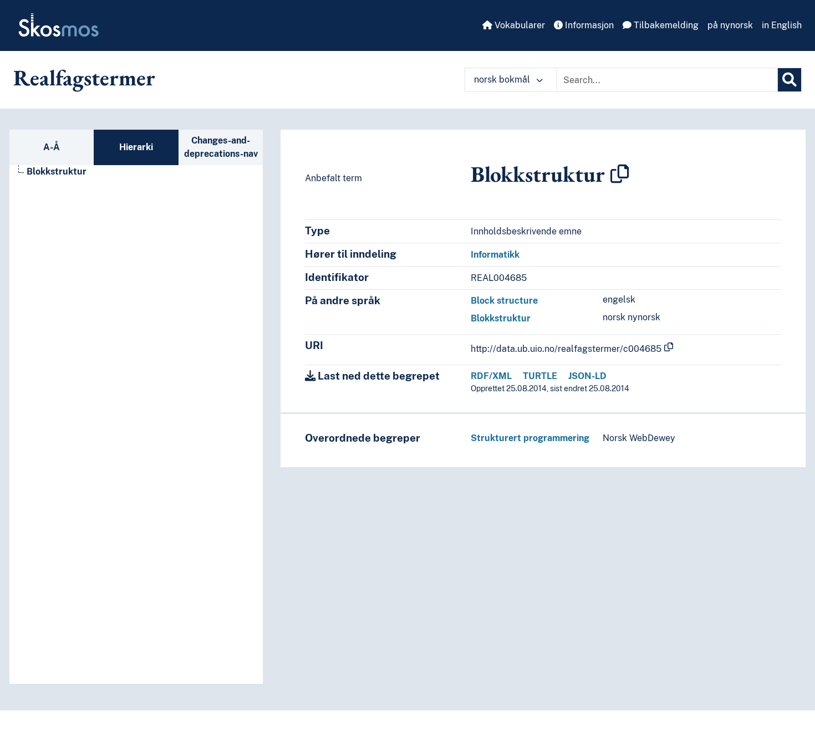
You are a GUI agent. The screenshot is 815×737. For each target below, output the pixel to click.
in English (782, 25)
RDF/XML (491, 376)
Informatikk (495, 254)
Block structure (504, 300)
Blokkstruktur (56, 171)
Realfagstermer (84, 77)
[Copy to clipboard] (620, 174)
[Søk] (789, 80)
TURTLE (540, 376)
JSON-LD (587, 376)
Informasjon (588, 25)
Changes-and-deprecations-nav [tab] (221, 147)
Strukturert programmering (530, 438)
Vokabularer (518, 25)
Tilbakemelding (665, 25)
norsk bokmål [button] (503, 79)
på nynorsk (730, 25)
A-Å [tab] (51, 147)
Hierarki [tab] (136, 147)
